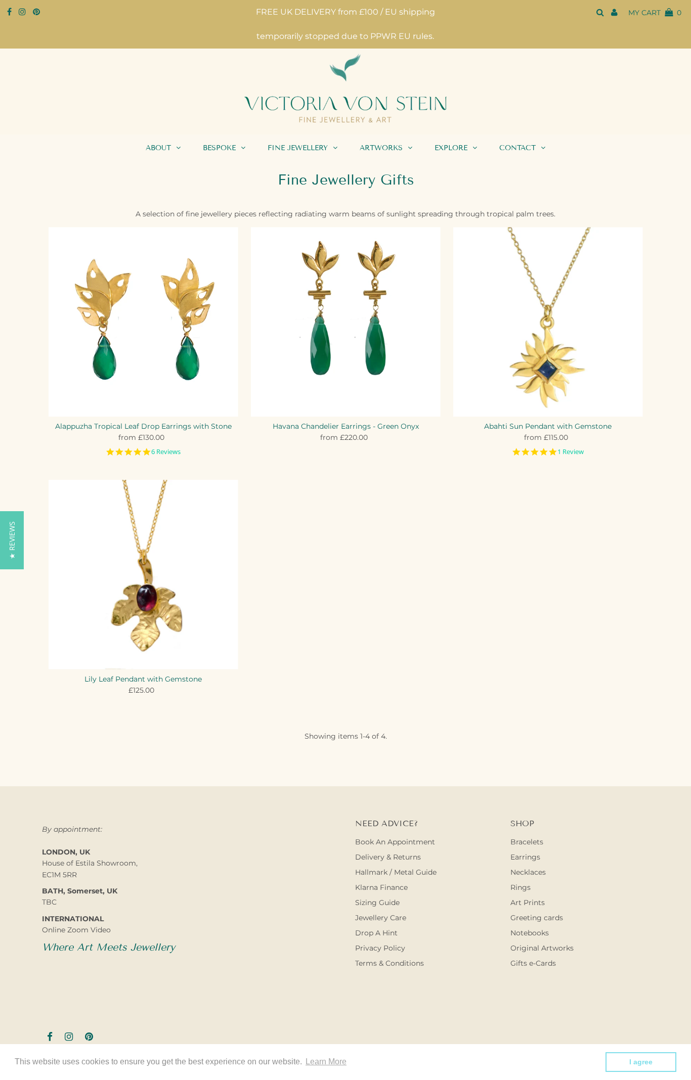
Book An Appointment (395, 841)
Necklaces (528, 872)
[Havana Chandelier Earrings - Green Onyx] (346, 322)
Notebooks (529, 932)
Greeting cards (536, 917)
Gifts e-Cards (533, 963)
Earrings (525, 857)
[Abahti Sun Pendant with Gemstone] (548, 322)
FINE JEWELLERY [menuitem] (298, 148)
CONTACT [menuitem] (517, 148)
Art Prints (527, 902)
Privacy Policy (380, 948)
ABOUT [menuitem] (158, 148)
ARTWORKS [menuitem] (381, 148)
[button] (12, 540)
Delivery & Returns (388, 857)
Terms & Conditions (389, 963)
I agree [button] (641, 1062)
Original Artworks (542, 948)
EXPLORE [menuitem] (451, 148)
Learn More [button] (326, 1061)
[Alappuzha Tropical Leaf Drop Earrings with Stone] (143, 322)
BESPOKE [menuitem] (219, 148)
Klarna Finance (381, 887)
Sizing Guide (377, 902)
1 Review (570, 451)
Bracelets (526, 841)
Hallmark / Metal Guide (396, 872)
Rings (520, 887)
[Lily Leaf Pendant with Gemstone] (143, 574)
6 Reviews (166, 451)
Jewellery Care (380, 917)
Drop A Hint (376, 932)
